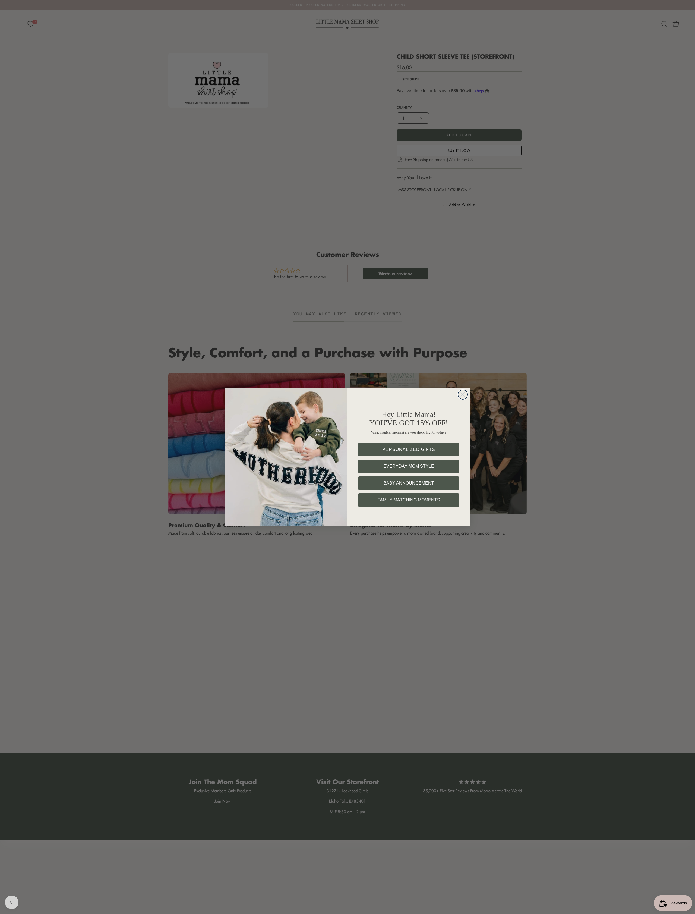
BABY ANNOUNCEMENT (408, 483)
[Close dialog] (462, 394)
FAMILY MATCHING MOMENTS (408, 500)
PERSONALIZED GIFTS (408, 449)
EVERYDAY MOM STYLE (408, 466)
